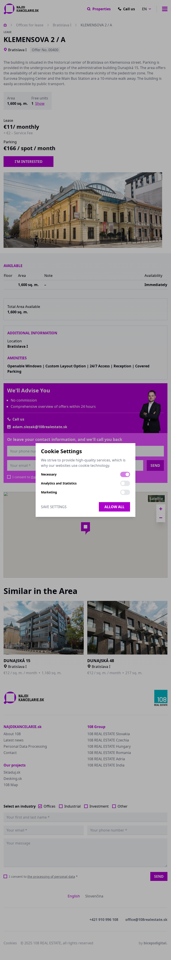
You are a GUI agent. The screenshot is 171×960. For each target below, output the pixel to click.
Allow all (114, 506)
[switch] (125, 474)
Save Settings (54, 506)
